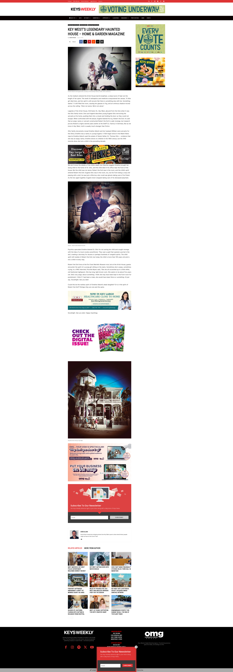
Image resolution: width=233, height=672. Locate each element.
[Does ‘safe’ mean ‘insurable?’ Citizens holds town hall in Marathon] (121, 559)
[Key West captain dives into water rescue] (99, 559)
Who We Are (76, 1)
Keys (80, 18)
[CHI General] (99, 300)
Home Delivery (84, 1)
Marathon (96, 18)
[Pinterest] (89, 42)
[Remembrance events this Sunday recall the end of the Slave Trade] (121, 602)
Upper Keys (106, 18)
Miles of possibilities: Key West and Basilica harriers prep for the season (99, 590)
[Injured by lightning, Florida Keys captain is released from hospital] (78, 602)
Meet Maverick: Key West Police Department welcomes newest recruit (77, 569)
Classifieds (116, 18)
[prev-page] (69, 618)
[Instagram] (154, 1)
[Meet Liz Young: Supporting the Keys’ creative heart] (99, 602)
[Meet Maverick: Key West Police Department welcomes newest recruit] (78, 559)
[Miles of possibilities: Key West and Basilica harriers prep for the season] (99, 580)
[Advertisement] (150, 102)
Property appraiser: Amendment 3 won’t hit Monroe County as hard (76, 590)
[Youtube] (163, 1)
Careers (100, 1)
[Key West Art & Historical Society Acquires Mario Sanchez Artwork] (121, 580)
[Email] (98, 42)
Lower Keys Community (93, 25)
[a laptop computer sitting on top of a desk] (99, 471)
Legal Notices (93, 1)
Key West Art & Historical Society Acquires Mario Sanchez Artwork (120, 590)
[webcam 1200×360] (99, 452)
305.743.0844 (116, 633)
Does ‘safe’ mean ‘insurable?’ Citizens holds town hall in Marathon (121, 569)
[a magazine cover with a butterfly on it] (99, 338)
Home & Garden (83, 25)
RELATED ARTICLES (75, 548)
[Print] (102, 42)
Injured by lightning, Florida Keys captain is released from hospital (76, 612)
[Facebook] (151, 1)
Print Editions (135, 18)
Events (149, 18)
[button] (149, 1)
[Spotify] (157, 1)
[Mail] (82, 539)
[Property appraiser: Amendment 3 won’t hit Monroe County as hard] (78, 580)
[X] (160, 1)
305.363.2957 (116, 645)
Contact (70, 1)
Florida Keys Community (73, 25)
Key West (86, 18)
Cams (142, 18)
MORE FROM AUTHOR (92, 548)
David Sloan (73, 37)
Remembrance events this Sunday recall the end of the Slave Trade (120, 612)
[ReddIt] (93, 42)
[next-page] (72, 618)
